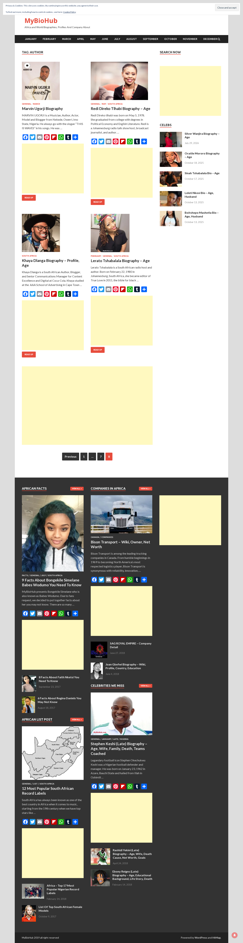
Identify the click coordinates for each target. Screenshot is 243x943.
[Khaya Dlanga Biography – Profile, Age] (53, 234)
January (31, 39)
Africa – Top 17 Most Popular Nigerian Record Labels (63, 889)
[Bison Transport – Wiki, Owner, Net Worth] (121, 534)
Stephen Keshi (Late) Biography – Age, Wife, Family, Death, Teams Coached (119, 748)
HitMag (216, 937)
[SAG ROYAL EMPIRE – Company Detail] (99, 643)
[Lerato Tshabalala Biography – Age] (122, 234)
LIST (35, 784)
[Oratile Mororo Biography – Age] (171, 153)
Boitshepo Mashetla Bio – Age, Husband (202, 214)
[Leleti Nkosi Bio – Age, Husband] (171, 193)
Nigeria (124, 739)
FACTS (25, 575)
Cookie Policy (69, 12)
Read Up (29, 198)
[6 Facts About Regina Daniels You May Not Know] (28, 698)
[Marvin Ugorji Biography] (53, 82)
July (117, 39)
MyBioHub (41, 20)
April (80, 39)
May (93, 39)
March (66, 39)
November (190, 39)
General (26, 104)
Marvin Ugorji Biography (42, 108)
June (105, 39)
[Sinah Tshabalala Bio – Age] (171, 173)
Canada (95, 537)
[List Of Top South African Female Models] (29, 907)
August (131, 39)
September (150, 39)
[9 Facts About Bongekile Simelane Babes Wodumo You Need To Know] (53, 572)
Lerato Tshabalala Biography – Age (120, 260)
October (170, 39)
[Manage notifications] (234, 935)
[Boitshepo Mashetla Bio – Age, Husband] (171, 213)
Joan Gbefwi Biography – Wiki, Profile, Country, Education (125, 666)
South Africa (115, 104)
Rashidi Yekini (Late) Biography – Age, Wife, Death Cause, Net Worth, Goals (132, 853)
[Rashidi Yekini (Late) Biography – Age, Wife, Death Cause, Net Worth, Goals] (100, 850)
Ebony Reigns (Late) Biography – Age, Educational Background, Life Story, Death (132, 875)
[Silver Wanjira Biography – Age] (171, 134)
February (49, 39)
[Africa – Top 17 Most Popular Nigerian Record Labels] (33, 885)
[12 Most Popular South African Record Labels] (53, 780)
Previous (70, 456)
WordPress (201, 937)
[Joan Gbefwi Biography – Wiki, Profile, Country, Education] (97, 664)
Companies (107, 537)
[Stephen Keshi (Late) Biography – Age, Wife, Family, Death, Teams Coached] (121, 735)
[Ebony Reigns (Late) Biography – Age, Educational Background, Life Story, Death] (100, 871)
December (210, 39)
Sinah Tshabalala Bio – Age (202, 173)
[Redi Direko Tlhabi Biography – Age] (122, 82)
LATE (115, 739)
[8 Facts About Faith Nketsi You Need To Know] (29, 677)
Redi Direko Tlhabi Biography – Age (120, 108)
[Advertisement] (53, 168)
